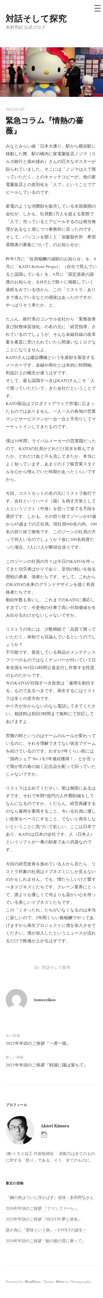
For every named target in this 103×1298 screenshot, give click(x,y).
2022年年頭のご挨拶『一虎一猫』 (38, 1043)
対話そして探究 (36, 18)
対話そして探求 (56, 967)
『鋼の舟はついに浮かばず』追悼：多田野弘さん (50, 1197)
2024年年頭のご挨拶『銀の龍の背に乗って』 (46, 1240)
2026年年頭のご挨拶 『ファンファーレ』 (42, 1208)
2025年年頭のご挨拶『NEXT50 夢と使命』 (44, 1219)
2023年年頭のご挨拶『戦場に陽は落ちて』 (47, 1065)
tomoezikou (45, 999)
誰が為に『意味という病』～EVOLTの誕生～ (46, 1229)
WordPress (33, 1281)
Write (60, 1281)
